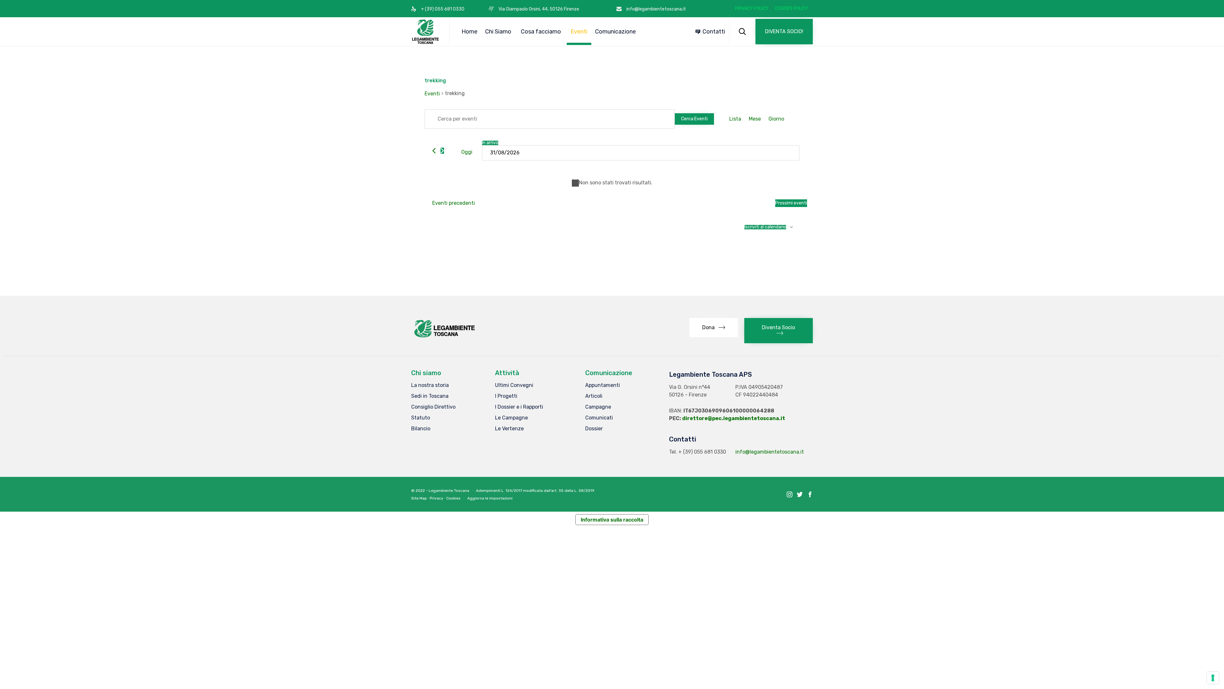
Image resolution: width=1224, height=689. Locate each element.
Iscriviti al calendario (765, 227)
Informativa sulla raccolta (612, 519)
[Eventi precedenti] (434, 151)
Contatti (714, 31)
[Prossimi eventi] (442, 151)
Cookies (453, 498)
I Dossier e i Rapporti (519, 407)
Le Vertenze (509, 429)
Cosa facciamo (541, 31)
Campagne (598, 407)
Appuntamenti (602, 385)
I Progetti (506, 396)
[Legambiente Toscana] (425, 31)
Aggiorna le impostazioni (490, 498)
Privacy (436, 498)
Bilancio (420, 429)
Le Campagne (511, 418)
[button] (784, 31)
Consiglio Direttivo (433, 407)
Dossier (594, 429)
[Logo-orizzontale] (444, 337)
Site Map (419, 498)
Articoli (593, 396)
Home (469, 31)
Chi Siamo (498, 31)
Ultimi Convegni (514, 385)
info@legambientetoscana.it (769, 452)
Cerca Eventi (694, 119)
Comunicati (599, 418)
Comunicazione (615, 31)
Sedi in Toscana (429, 396)
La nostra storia (430, 385)
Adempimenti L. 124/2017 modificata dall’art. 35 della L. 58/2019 (535, 490)
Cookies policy (791, 8)
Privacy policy (752, 8)
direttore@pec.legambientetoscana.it (733, 418)
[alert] (612, 183)
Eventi (579, 31)
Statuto (420, 418)
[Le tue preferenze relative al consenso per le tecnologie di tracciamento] (1213, 678)
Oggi (466, 152)
